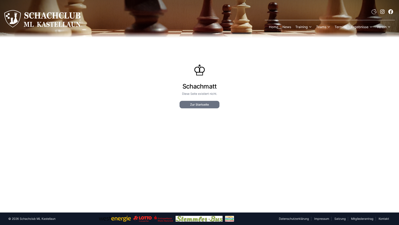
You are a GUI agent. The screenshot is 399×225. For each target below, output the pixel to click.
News (286, 27)
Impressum (321, 218)
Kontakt (384, 218)
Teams (321, 27)
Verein (382, 27)
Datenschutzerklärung (294, 218)
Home (273, 27)
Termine (341, 27)
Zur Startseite (199, 104)
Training (301, 27)
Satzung (340, 218)
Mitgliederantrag (362, 218)
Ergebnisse (359, 27)
